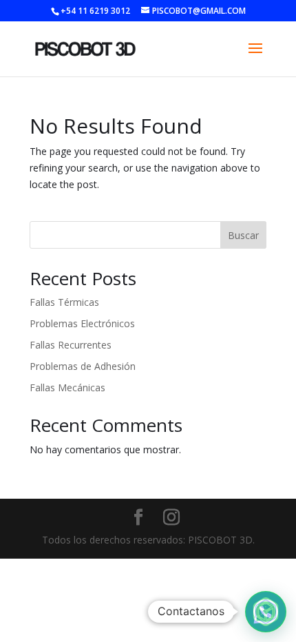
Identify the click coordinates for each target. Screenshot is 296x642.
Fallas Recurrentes (71, 344)
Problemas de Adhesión (83, 366)
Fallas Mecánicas (67, 387)
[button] (265, 611)
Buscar (243, 235)
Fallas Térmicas (64, 302)
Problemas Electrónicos (82, 323)
